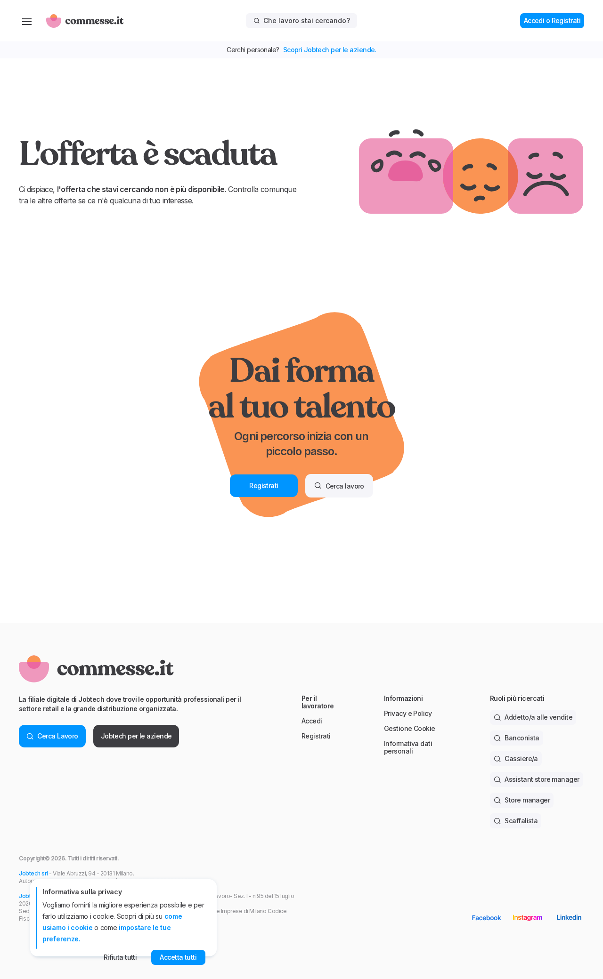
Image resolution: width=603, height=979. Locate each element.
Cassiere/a (521, 758)
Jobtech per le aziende (136, 736)
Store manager (527, 800)
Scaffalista (521, 821)
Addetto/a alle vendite (538, 717)
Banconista (522, 738)
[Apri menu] (27, 21)
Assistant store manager (542, 779)
